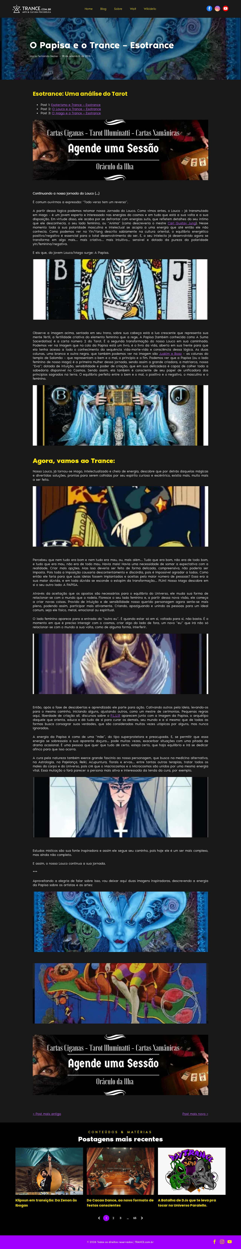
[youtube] (225, 9)
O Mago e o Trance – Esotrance (76, 113)
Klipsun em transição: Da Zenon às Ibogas (46, 1203)
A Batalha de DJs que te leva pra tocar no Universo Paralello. (187, 1203)
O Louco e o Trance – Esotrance (76, 109)
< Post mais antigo (47, 1114)
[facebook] (209, 9)
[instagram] (217, 9)
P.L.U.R (115, 716)
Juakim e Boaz (170, 354)
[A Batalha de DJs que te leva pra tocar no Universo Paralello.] (192, 1171)
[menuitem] (89, 9)
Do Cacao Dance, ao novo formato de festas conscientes (120, 1203)
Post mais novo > (195, 1114)
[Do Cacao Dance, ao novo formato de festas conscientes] (120, 1171)
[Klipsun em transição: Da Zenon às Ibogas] (49, 1171)
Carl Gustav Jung (182, 223)
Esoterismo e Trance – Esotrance (76, 105)
